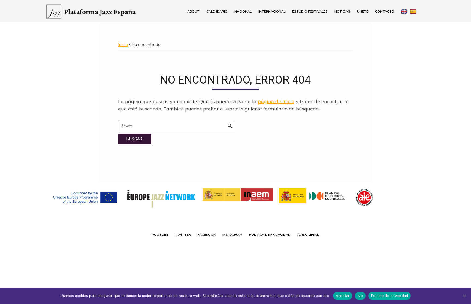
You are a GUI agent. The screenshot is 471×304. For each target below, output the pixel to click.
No (360, 295)
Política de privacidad (389, 295)
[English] (403, 11)
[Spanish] (415, 11)
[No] (464, 296)
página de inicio (276, 101)
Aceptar (343, 295)
